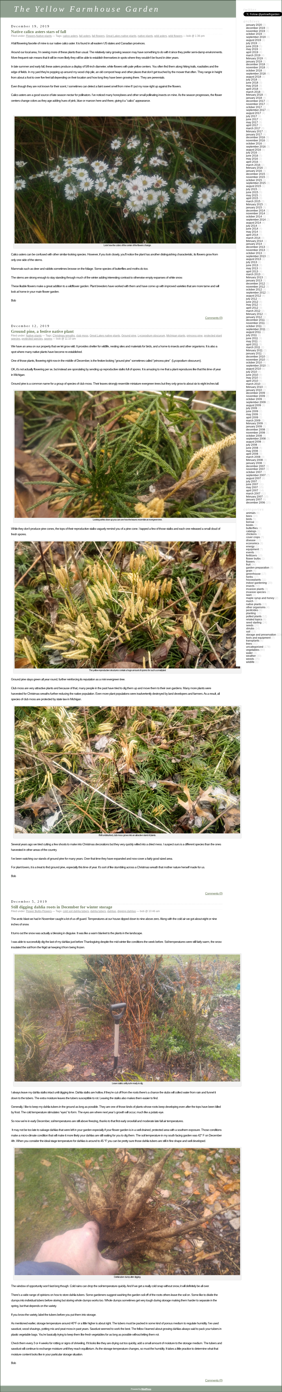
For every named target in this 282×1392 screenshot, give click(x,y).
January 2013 (254, 280)
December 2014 (255, 210)
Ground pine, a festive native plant (42, 331)
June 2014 (252, 228)
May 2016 (252, 158)
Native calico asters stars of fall (38, 31)
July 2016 (251, 152)
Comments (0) (214, 318)
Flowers (30, 35)
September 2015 (256, 183)
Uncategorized (254, 646)
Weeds (250, 658)
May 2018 (252, 85)
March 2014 (253, 237)
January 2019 (254, 61)
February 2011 (254, 350)
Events (250, 552)
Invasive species (256, 592)
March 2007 (253, 493)
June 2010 (252, 374)
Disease (251, 540)
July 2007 (251, 481)
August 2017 (253, 113)
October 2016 (254, 143)
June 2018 (252, 82)
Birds (249, 519)
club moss (82, 335)
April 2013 (252, 271)
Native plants (44, 35)
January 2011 (254, 353)
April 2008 (252, 453)
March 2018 (253, 92)
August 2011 (253, 332)
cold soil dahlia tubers (76, 911)
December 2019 (255, 28)
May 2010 (252, 377)
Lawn (249, 595)
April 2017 (252, 125)
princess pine (195, 335)
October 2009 (254, 399)
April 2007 (252, 490)
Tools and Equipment (258, 637)
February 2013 (254, 277)
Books (249, 525)
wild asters (160, 35)
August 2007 (253, 478)
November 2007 (255, 469)
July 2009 (251, 408)
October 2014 (254, 216)
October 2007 (254, 472)
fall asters (85, 35)
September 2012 (256, 292)
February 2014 (254, 241)
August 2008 (253, 441)
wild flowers (175, 35)
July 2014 (251, 225)
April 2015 (252, 198)
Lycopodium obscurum (151, 335)
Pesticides (252, 610)
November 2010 (255, 359)
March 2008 (253, 456)
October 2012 (254, 289)
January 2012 (254, 317)
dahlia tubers (98, 911)
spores (48, 338)
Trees (249, 643)
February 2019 (254, 58)
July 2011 (251, 335)
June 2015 (252, 192)
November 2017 (255, 104)
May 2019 (252, 49)
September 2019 (256, 37)
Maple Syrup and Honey (260, 598)
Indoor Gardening (256, 582)
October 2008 (254, 435)
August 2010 (253, 368)
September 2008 (256, 438)
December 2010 (255, 356)
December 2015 (255, 174)
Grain (249, 570)
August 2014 (253, 222)
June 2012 (252, 301)
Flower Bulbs (34, 911)
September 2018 (256, 73)
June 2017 (252, 119)
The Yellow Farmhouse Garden (87, 8)
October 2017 (254, 107)
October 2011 (254, 326)
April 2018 (252, 88)
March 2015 (253, 201)
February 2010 (254, 387)
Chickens (251, 534)
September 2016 (256, 146)
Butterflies (252, 528)
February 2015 (254, 204)
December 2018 (255, 64)
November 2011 (255, 323)
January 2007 (254, 499)
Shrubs (250, 628)
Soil (248, 631)
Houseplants (253, 579)
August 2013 (253, 259)
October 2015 (254, 180)
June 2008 (252, 447)
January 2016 (254, 170)
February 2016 (254, 167)
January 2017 (254, 134)
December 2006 (255, 502)
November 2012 (255, 286)
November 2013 (255, 250)
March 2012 (253, 310)
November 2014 (255, 213)
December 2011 (255, 320)
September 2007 (256, 475)
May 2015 (252, 195)
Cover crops (253, 537)
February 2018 (254, 94)
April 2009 (252, 417)
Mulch (249, 601)
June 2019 (252, 46)
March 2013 (253, 274)
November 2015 (255, 177)
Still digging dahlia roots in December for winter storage (61, 907)
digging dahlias (126, 911)
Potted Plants (254, 616)
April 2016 (252, 161)
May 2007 (252, 487)
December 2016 (255, 137)
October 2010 (254, 362)
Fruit (248, 564)
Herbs (249, 576)
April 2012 (252, 307)
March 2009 (253, 420)
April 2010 (252, 380)
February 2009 (254, 423)
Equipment (252, 549)
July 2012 (251, 298)
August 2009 (253, 405)
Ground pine (128, 335)
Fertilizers (251, 555)
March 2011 (253, 347)
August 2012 (253, 295)
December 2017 (255, 101)
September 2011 (255, 329)
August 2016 (253, 149)
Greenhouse (253, 573)
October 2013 (254, 253)
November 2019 (255, 31)
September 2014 (256, 219)
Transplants (252, 640)
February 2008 (254, 460)
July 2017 (251, 116)
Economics (252, 543)
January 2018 (254, 97)
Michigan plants (175, 335)
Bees (249, 516)
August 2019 (253, 40)
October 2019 (254, 34)
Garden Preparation (257, 567)
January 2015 (254, 207)
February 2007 (254, 496)
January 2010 (254, 390)
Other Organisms (255, 607)
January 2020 (254, 24)
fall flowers (98, 35)
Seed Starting (254, 622)
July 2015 (251, 189)
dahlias (111, 911)
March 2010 (253, 383)
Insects (250, 585)
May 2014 (252, 231)
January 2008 (254, 463)
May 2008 (252, 451)
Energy (250, 546)
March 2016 (253, 165)
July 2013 (251, 262)
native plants (145, 35)
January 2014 (254, 243)
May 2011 (252, 341)
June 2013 (252, 265)
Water (249, 653)
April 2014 (252, 234)
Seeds (249, 625)
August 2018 (253, 76)
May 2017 (252, 122)
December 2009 (255, 393)
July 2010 (251, 371)
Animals (251, 513)
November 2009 (255, 396)
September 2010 (256, 365)
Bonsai (250, 522)
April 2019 (252, 52)
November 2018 (255, 67)
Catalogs (251, 531)
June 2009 (252, 411)
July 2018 (251, 79)
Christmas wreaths (64, 335)
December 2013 (255, 247)
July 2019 (251, 43)
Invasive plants (255, 589)
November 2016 (255, 140)
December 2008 (255, 429)
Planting (251, 613)
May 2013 (252, 268)
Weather (251, 655)
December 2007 (255, 466)
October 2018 (254, 70)
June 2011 (252, 338)
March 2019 (253, 55)
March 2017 (253, 128)
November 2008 (255, 432)
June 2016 (252, 155)
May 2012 (252, 304)
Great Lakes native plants (121, 35)
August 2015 (253, 186)
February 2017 (254, 131)
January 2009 (254, 426)
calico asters (70, 35)
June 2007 (252, 484)
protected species (32, 338)
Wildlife (250, 662)
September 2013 (256, 256)
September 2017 (256, 110)
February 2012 (254, 314)
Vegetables (252, 649)
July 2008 (251, 444)
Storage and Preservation (261, 634)
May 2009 (252, 414)
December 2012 (255, 283)
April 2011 (252, 344)
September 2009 (256, 402)
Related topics (254, 619)
